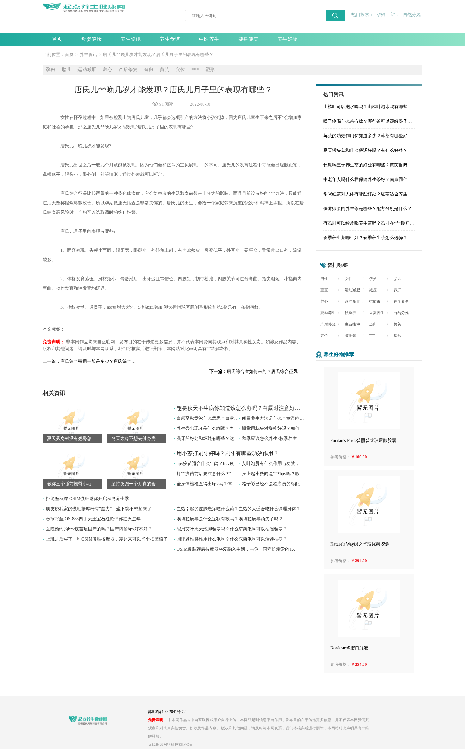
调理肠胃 (352, 301)
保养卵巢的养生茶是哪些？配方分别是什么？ (367, 208)
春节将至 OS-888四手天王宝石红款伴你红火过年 (93, 519)
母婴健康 (91, 39)
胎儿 (66, 69)
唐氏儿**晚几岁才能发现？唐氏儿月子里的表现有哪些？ (158, 54)
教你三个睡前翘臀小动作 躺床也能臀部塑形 (74, 483)
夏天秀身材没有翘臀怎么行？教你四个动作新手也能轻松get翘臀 (74, 438)
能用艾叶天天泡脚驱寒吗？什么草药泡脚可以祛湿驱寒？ (232, 529)
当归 (148, 69)
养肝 (397, 290)
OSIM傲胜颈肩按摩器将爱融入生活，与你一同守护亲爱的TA (236, 549)
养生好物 (287, 39)
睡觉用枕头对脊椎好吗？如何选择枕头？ (282, 428)
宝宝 (394, 14)
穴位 (180, 69)
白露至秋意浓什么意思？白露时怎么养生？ (219, 418)
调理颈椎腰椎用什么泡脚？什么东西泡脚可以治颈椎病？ (232, 539)
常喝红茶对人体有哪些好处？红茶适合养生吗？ (369, 194)
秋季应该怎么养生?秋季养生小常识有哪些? (284, 438)
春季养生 (401, 301)
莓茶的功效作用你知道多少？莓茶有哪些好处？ (369, 135)
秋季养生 (352, 313)
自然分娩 (412, 14)
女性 (348, 278)
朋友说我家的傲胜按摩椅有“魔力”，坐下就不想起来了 (99, 508)
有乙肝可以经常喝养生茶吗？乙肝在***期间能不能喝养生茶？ (384, 223)
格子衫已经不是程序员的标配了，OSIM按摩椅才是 (292, 483)
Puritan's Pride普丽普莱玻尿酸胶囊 (363, 440)
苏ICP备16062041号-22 (167, 711)
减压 (373, 290)
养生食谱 (170, 39)
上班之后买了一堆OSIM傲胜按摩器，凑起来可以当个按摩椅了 (107, 539)
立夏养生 (376, 313)
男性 (324, 278)
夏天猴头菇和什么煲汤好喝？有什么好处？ (365, 150)
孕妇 (380, 14)
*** (195, 69)
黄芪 (164, 69)
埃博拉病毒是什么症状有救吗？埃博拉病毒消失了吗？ (230, 519)
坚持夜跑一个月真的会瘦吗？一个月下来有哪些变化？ (138, 483)
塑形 (210, 69)
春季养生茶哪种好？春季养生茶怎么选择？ (365, 237)
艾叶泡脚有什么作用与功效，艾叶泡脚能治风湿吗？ (293, 463)
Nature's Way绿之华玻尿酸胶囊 (359, 544)
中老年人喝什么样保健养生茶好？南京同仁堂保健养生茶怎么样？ (387, 179)
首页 (57, 39)
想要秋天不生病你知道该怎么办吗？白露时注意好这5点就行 (248, 408)
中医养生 (209, 39)
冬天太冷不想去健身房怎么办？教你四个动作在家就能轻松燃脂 (138, 438)
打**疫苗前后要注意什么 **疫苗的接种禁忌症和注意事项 (232, 473)
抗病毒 (375, 301)
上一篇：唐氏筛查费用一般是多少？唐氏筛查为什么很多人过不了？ (90, 361)
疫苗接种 (352, 324)
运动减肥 (87, 69)
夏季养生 (328, 313)
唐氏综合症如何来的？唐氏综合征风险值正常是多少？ (256, 371)
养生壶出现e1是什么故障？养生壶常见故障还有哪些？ (229, 428)
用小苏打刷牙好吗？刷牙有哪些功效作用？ (228, 453)
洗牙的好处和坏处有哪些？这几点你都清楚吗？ (223, 438)
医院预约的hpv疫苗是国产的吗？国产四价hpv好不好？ (99, 529)
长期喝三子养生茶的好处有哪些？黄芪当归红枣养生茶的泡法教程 (387, 165)
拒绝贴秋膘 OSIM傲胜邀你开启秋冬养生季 (87, 498)
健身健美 (248, 39)
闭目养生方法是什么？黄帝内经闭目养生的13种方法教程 (297, 418)
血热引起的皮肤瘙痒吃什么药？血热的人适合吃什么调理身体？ (239, 508)
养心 (107, 69)
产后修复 (128, 69)
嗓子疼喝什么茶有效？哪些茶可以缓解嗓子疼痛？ (372, 121)
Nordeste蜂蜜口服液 (349, 648)
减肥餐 (350, 335)
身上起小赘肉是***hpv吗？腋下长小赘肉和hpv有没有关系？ (300, 473)
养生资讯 (131, 39)
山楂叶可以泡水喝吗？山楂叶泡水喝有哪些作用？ (372, 106)
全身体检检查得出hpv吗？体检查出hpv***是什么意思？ (231, 483)
